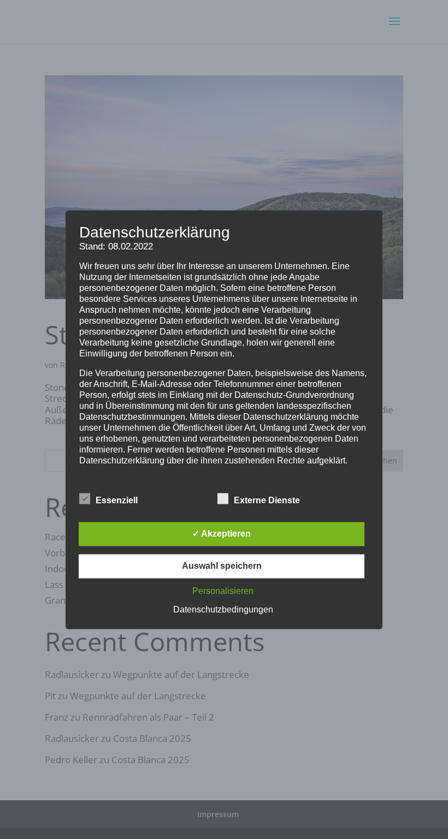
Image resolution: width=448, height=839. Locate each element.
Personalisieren (223, 591)
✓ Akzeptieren (221, 533)
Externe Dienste (267, 500)
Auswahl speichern (222, 565)
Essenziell (117, 500)
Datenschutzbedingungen (223, 609)
